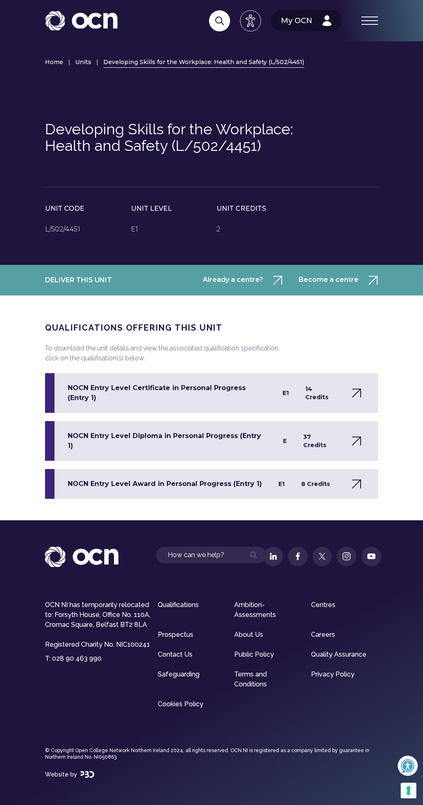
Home (54, 62)
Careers (323, 634)
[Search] (219, 20)
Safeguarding (179, 674)
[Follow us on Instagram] (346, 556)
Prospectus (175, 634)
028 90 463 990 (77, 658)
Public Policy (254, 654)
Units (83, 62)
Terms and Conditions (250, 679)
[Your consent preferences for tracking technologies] (408, 790)
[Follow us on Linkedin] (273, 556)
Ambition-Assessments (255, 610)
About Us (248, 634)
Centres (323, 605)
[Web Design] (87, 774)
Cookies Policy (180, 704)
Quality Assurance (338, 654)
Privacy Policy (332, 674)
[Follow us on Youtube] (371, 556)
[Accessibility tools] (250, 20)
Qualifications (178, 605)
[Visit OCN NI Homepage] (81, 21)
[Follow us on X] (322, 556)
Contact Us (175, 654)
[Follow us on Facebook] (298, 556)
